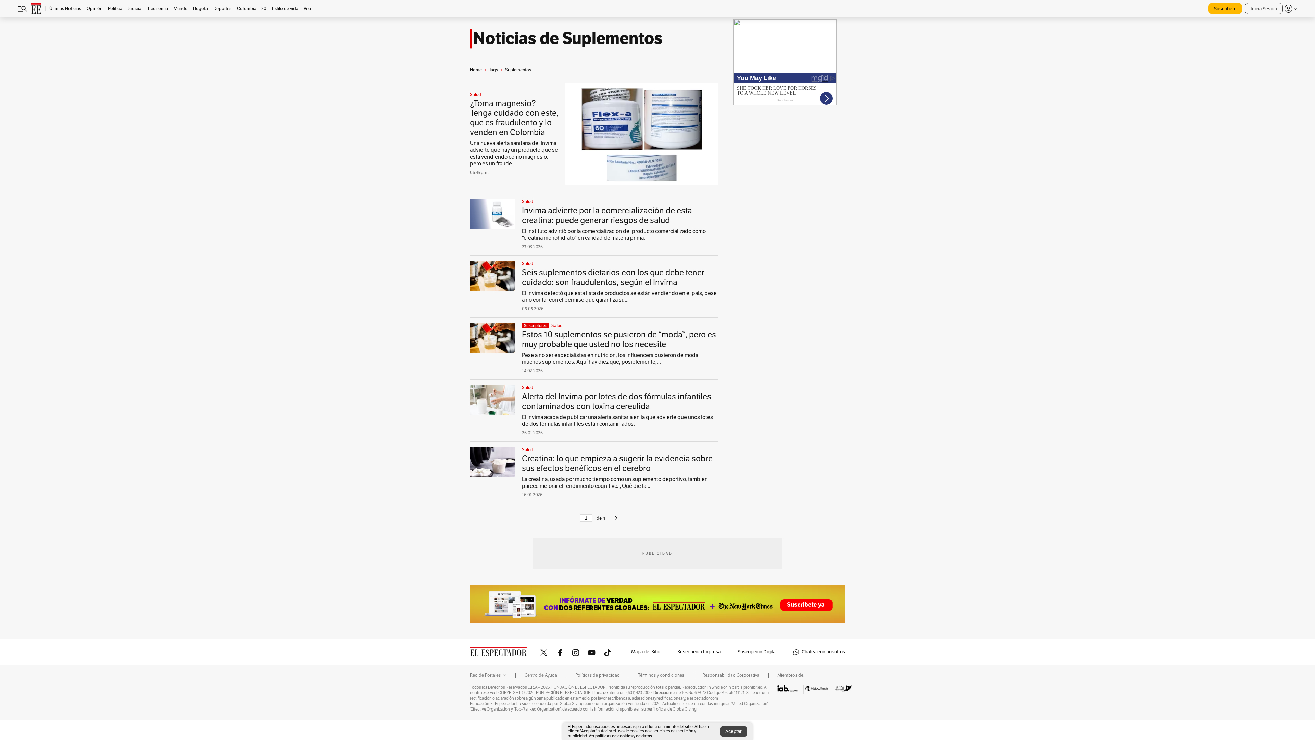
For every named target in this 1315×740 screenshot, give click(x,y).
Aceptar (733, 732)
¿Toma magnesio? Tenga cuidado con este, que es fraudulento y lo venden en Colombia (514, 117)
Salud (475, 94)
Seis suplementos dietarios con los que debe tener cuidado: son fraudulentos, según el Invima (613, 277)
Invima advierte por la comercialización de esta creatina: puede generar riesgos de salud (607, 215)
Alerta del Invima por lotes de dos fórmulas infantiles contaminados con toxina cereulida (616, 401)
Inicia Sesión (1264, 9)
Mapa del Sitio (645, 652)
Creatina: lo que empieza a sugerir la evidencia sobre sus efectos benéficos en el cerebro (617, 463)
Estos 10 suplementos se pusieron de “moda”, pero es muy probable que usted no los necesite (619, 339)
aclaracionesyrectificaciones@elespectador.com (675, 698)
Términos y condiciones (661, 675)
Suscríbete (1225, 9)
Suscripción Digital (757, 652)
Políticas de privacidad (597, 675)
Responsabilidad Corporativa (731, 675)
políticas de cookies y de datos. (624, 735)
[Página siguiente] (616, 521)
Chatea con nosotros (823, 652)
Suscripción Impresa (699, 652)
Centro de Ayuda (541, 675)
